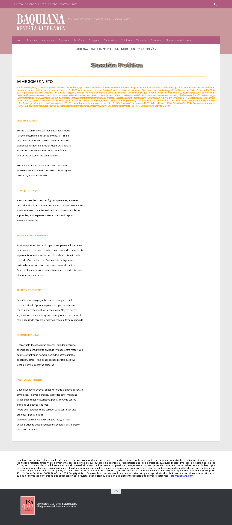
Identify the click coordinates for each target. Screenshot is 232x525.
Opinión (125, 40)
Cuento (63, 40)
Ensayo (93, 40)
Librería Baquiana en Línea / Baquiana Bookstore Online (45, 4)
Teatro (140, 40)
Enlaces (155, 40)
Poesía (31, 40)
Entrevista (108, 40)
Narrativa (46, 40)
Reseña (77, 40)
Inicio (20, 40)
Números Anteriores (177, 40)
